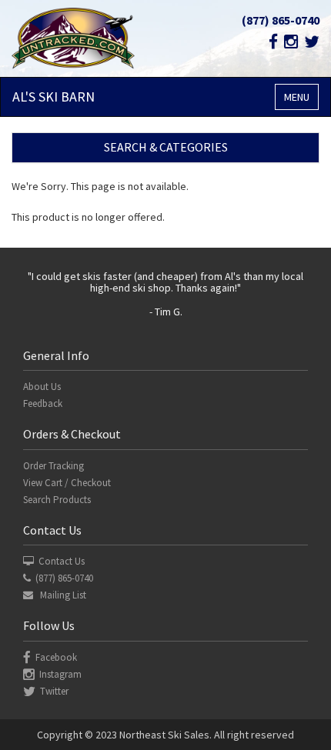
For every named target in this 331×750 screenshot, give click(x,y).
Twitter (54, 691)
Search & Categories (166, 147)
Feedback (42, 403)
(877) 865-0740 (280, 20)
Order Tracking (53, 465)
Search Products (57, 499)
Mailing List (62, 595)
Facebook (56, 657)
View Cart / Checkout (67, 482)
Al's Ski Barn (53, 96)
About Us (42, 386)
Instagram (60, 674)
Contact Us (61, 561)
